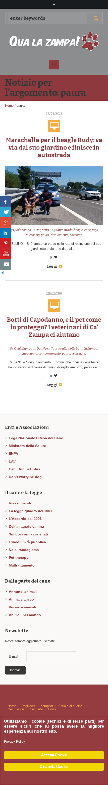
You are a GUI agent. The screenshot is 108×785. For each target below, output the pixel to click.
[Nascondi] (2, 272)
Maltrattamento (22, 565)
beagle (78, 230)
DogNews (42, 230)
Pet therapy (18, 557)
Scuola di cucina (70, 706)
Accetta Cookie (54, 755)
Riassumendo (20, 503)
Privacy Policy (14, 741)
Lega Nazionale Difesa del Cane (36, 438)
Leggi (52, 266)
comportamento (49, 353)
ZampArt (46, 706)
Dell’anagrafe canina (26, 526)
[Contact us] (5, 264)
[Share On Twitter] (5, 212)
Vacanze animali (22, 607)
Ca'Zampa (90, 348)
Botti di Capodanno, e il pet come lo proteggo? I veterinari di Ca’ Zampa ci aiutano (54, 327)
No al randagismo (24, 550)
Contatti (53, 709)
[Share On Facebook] (5, 201)
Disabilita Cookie (54, 766)
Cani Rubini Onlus (24, 469)
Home (9, 105)
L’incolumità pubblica (27, 542)
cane (87, 230)
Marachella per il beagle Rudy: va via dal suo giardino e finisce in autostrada (54, 148)
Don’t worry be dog (25, 477)
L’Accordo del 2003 (25, 519)
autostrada (65, 230)
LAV (12, 461)
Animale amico (21, 599)
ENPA (13, 454)
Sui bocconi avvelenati (28, 534)
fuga (95, 230)
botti (79, 348)
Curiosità (36, 709)
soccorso (76, 235)
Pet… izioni (16, 709)
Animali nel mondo (25, 615)
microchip (33, 235)
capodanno (29, 353)
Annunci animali (23, 592)
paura (45, 235)
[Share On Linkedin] (5, 233)
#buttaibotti (66, 348)
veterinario (79, 353)
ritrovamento (59, 235)
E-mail (13, 656)
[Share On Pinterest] (5, 243)
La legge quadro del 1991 (30, 511)
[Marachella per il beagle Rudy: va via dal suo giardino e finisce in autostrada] (54, 195)
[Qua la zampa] (54, 42)
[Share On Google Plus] (5, 222)
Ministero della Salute (27, 446)
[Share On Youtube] (5, 254)
